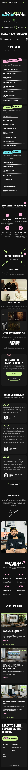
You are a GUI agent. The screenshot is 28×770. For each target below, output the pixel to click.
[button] (23, 2)
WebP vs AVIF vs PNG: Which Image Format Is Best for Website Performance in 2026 (13, 666)
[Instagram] (15, 751)
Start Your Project (13, 738)
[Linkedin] (13, 751)
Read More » (6, 641)
